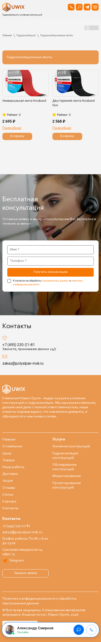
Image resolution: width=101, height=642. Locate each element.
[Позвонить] (71, 7)
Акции (7, 481)
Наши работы (13, 467)
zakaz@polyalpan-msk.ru (22, 363)
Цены (6, 453)
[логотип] (14, 7)
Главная (8, 439)
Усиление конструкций (71, 446)
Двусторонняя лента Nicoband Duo (73, 103)
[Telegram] (87, 7)
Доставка (10, 474)
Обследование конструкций (64, 467)
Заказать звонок (25, 573)
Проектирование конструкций (66, 485)
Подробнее (11, 128)
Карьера (9, 501)
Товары (8, 460)
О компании (12, 446)
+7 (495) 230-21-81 (18, 345)
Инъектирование (66, 476)
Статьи (7, 495)
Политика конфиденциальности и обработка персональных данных (39, 601)
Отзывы (8, 488)
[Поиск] (79, 7)
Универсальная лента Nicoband (24, 101)
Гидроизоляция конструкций (65, 456)
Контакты (10, 508)
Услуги (58, 439)
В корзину (17, 136)
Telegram (16, 560)
